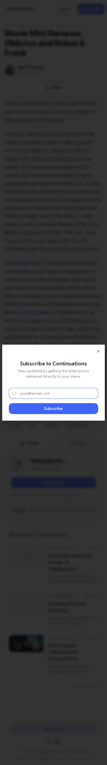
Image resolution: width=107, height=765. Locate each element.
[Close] (98, 351)
